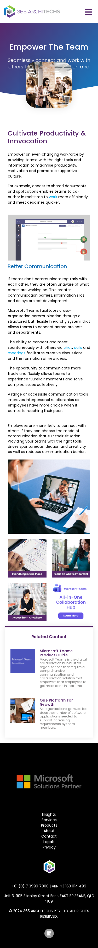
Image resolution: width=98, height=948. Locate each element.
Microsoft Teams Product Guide (56, 653)
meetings (16, 353)
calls (78, 347)
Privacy (49, 847)
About (49, 830)
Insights (49, 814)
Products (49, 825)
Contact (49, 836)
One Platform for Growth (56, 702)
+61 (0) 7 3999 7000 (30, 886)
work (53, 196)
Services (49, 819)
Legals (49, 841)
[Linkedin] (49, 933)
